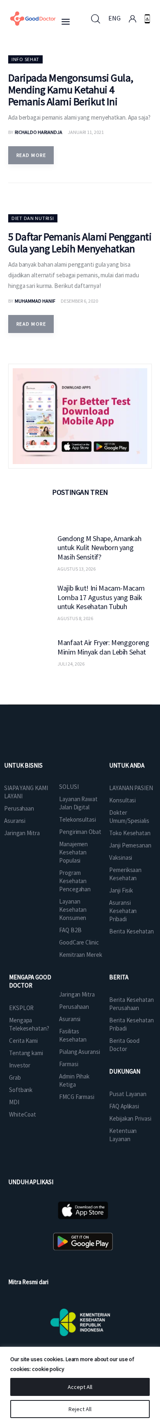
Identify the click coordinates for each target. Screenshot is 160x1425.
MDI (14, 1102)
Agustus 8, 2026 (75, 618)
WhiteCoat (22, 1114)
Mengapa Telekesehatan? (29, 1024)
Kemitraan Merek (80, 954)
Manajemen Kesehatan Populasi (73, 852)
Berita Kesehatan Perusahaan (131, 1004)
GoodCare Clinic (79, 942)
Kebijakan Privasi (130, 1118)
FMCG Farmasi (76, 1097)
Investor (19, 1065)
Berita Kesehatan (131, 931)
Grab (15, 1077)
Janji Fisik (121, 890)
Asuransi (14, 821)
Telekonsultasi (77, 819)
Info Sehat (25, 59)
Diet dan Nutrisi (32, 218)
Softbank (20, 1090)
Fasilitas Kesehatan (73, 1035)
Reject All (80, 1409)
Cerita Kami (23, 1040)
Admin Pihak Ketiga (74, 1080)
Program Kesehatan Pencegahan (75, 881)
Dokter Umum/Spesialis (129, 817)
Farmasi (68, 1064)
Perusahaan (19, 808)
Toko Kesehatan (130, 833)
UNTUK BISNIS (23, 765)
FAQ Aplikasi (124, 1106)
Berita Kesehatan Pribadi (131, 1024)
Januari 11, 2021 (86, 132)
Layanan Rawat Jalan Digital (78, 803)
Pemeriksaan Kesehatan (125, 874)
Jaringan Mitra (22, 833)
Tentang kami (26, 1053)
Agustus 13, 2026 (76, 569)
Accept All (80, 1387)
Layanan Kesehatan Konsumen (73, 909)
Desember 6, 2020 (79, 301)
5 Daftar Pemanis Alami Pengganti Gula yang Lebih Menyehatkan (79, 242)
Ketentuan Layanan (123, 1135)
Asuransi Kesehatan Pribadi (123, 911)
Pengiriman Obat (80, 832)
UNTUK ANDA (126, 765)
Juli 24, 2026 (71, 664)
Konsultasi (122, 800)
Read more (31, 155)
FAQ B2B (70, 930)
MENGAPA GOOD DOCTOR (30, 981)
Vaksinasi (120, 857)
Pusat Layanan (127, 1094)
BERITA (118, 977)
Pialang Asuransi (79, 1052)
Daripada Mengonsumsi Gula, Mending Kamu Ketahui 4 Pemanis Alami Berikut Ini (70, 89)
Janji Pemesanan (130, 845)
